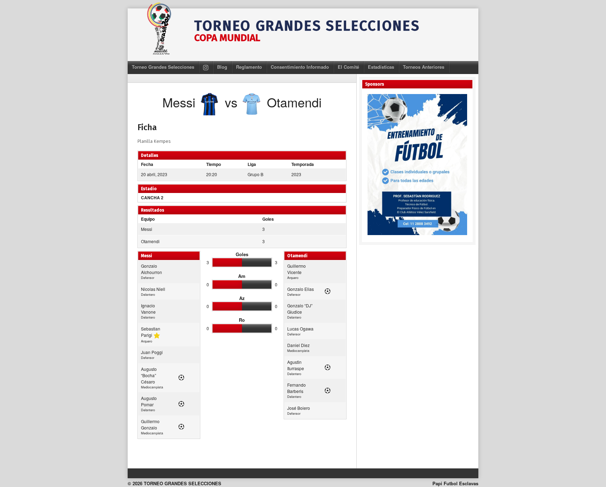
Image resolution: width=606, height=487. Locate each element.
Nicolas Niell (153, 289)
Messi (146, 229)
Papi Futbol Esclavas (455, 483)
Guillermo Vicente (296, 269)
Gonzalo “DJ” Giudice (299, 308)
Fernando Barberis (296, 388)
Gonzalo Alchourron (151, 269)
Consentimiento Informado (300, 67)
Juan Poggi (152, 352)
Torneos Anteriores (423, 67)
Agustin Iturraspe (295, 365)
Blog (222, 67)
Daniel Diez (298, 345)
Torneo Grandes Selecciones (163, 67)
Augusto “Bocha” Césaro (149, 375)
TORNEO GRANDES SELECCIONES (307, 26)
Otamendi (150, 241)
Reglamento (249, 67)
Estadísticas (381, 67)
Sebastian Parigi (150, 332)
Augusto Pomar (149, 401)
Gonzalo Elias (300, 289)
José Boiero (298, 408)
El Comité (348, 67)
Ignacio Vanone (148, 308)
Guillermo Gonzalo (150, 424)
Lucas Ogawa (300, 329)
